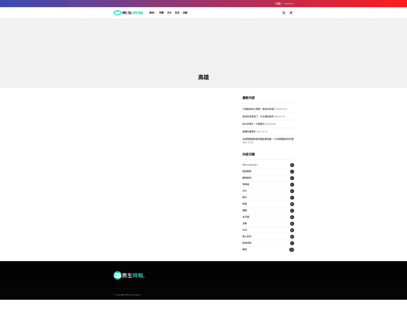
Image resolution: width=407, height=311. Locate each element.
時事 (161, 12)
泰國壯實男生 (249, 131)
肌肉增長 (246, 243)
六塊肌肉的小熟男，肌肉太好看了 (259, 109)
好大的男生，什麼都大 (253, 124)
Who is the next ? (250, 165)
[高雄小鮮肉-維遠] (142, 133)
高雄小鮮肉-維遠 (125, 160)
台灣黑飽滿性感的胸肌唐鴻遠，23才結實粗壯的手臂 (268, 139)
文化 (169, 12)
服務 (244, 210)
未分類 (245, 217)
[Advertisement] (203, 50)
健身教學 (246, 171)
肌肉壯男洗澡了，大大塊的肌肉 (258, 116)
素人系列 (246, 236)
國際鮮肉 (246, 178)
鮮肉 (151, 12)
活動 (185, 12)
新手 (244, 197)
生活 (177, 12)
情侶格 (245, 184)
